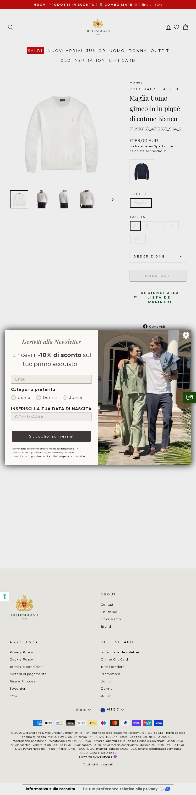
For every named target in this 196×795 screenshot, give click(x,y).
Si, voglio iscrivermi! (51, 436)
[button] (189, 397)
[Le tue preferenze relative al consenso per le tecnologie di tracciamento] (4, 596)
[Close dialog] (186, 335)
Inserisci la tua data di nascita (51, 409)
